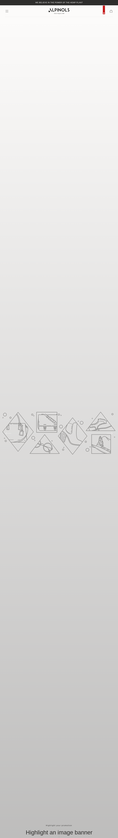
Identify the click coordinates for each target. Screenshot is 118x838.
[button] (7, 11)
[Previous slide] (8, 433)
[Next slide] (110, 433)
